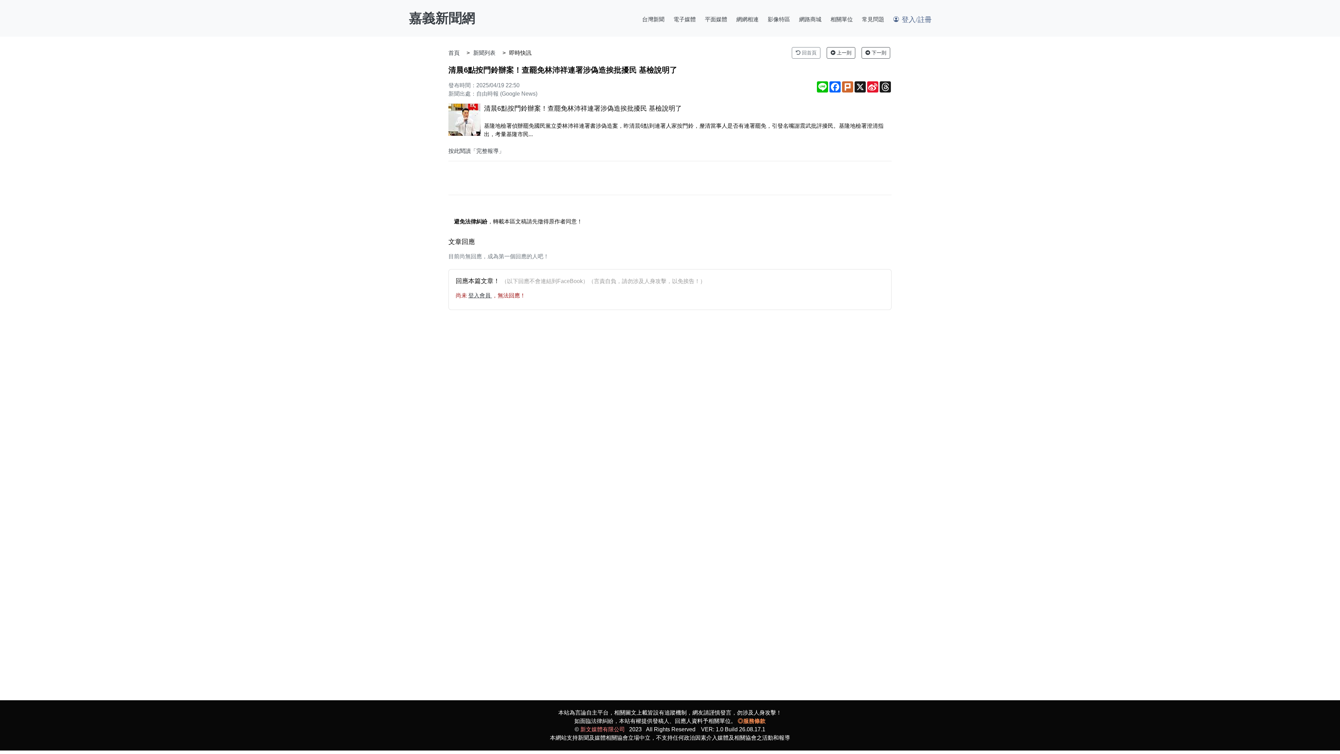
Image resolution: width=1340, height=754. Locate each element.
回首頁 (809, 53)
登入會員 (480, 295)
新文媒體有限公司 (602, 729)
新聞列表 (484, 53)
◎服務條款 (752, 721)
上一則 (843, 53)
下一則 (878, 53)
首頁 (454, 53)
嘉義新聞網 (442, 18)
